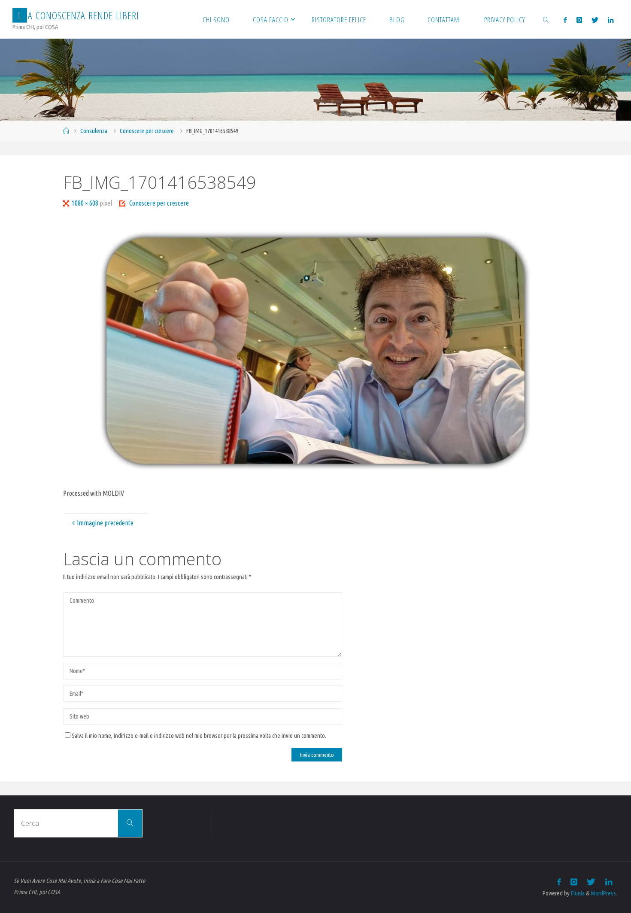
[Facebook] (565, 19)
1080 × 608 (86, 203)
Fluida (577, 893)
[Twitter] (595, 19)
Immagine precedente (105, 523)
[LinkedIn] (610, 19)
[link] (546, 19)
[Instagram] (578, 19)
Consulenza (93, 130)
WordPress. (604, 893)
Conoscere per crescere (147, 130)
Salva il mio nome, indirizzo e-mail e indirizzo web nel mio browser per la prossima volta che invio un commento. (199, 735)
